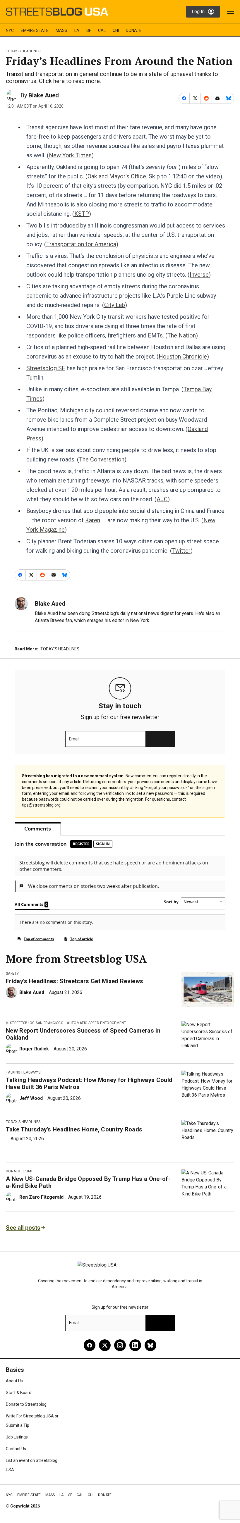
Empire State (35, 30)
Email (74, 739)
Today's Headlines (23, 51)
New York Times (70, 155)
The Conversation (101, 459)
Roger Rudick (34, 1049)
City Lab (114, 305)
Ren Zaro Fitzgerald (41, 1197)
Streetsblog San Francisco (37, 1023)
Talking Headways (23, 1072)
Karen (92, 520)
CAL (102, 30)
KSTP (81, 213)
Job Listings (17, 1437)
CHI (116, 30)
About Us (14, 1381)
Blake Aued (43, 95)
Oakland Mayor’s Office (117, 176)
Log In (198, 11)
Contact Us (16, 1448)
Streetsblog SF (45, 368)
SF (88, 30)
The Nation (181, 335)
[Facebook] (89, 1345)
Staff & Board (18, 1392)
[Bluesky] (150, 1345)
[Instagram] (120, 1345)
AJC (162, 499)
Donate (134, 30)
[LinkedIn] (135, 1345)
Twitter (181, 550)
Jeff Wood (31, 1098)
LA (76, 30)
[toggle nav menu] (230, 11)
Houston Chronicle (183, 356)
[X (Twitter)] (105, 1345)
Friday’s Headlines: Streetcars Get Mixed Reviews (74, 981)
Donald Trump (19, 1171)
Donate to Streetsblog (26, 1404)
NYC (10, 30)
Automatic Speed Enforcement (96, 1023)
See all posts (23, 1227)
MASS (61, 30)
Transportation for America (81, 244)
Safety (12, 973)
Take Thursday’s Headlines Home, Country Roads (74, 1129)
